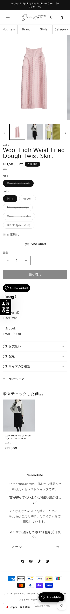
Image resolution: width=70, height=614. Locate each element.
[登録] (57, 546)
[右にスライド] (65, 133)
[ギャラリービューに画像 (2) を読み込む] (35, 132)
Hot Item (9, 29)
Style (44, 29)
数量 (5, 252)
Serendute (19, 593)
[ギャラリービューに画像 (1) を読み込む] (17, 132)
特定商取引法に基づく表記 (37, 605)
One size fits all (19, 184)
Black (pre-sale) (20, 226)
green (28, 199)
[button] (8, 17)
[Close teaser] (12, 298)
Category (61, 29)
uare (6, 145)
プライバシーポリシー (30, 599)
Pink (11, 199)
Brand (26, 29)
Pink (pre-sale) (19, 208)
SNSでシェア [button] (15, 378)
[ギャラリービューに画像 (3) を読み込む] (52, 132)
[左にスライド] (4, 133)
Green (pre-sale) (20, 217)
